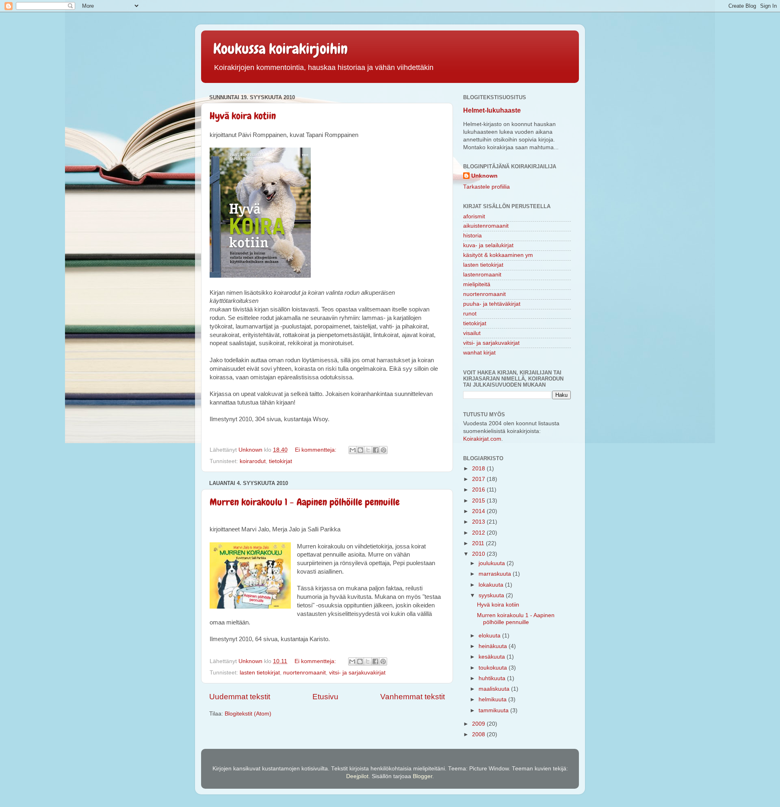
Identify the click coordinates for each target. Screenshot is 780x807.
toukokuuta (494, 668)
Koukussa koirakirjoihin (280, 48)
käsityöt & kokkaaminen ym (498, 255)
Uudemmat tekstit (239, 696)
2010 (479, 554)
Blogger (422, 776)
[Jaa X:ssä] (368, 450)
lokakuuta (492, 585)
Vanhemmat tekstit (412, 696)
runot (470, 314)
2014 (479, 511)
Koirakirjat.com (482, 439)
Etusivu (325, 696)
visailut (472, 333)
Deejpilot (357, 776)
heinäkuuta (494, 646)
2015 (479, 501)
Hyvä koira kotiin (243, 115)
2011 (479, 543)
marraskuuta (496, 574)
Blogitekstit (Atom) (248, 714)
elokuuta (490, 636)
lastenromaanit (482, 275)
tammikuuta (494, 710)
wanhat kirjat (479, 353)
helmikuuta (493, 699)
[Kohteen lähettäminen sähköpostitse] (353, 450)
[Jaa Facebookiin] (376, 450)
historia (472, 236)
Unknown (484, 176)
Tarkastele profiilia (486, 187)
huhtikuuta (493, 678)
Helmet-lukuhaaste (492, 110)
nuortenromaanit (304, 673)
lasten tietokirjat (260, 673)
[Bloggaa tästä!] (360, 450)
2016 (479, 490)
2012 (479, 533)
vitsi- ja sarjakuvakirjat (357, 673)
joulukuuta (493, 563)
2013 (479, 522)
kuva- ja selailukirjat (488, 245)
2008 (479, 734)
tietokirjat (280, 461)
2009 (479, 724)
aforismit (474, 216)
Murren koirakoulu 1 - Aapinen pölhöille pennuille (305, 502)
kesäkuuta (493, 657)
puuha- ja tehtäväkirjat (491, 304)
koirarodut (253, 461)
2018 (479, 468)
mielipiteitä (476, 284)
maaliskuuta (495, 689)
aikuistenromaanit (486, 226)
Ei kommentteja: (316, 450)
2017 (479, 479)
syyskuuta (492, 595)
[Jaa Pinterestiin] (383, 450)
